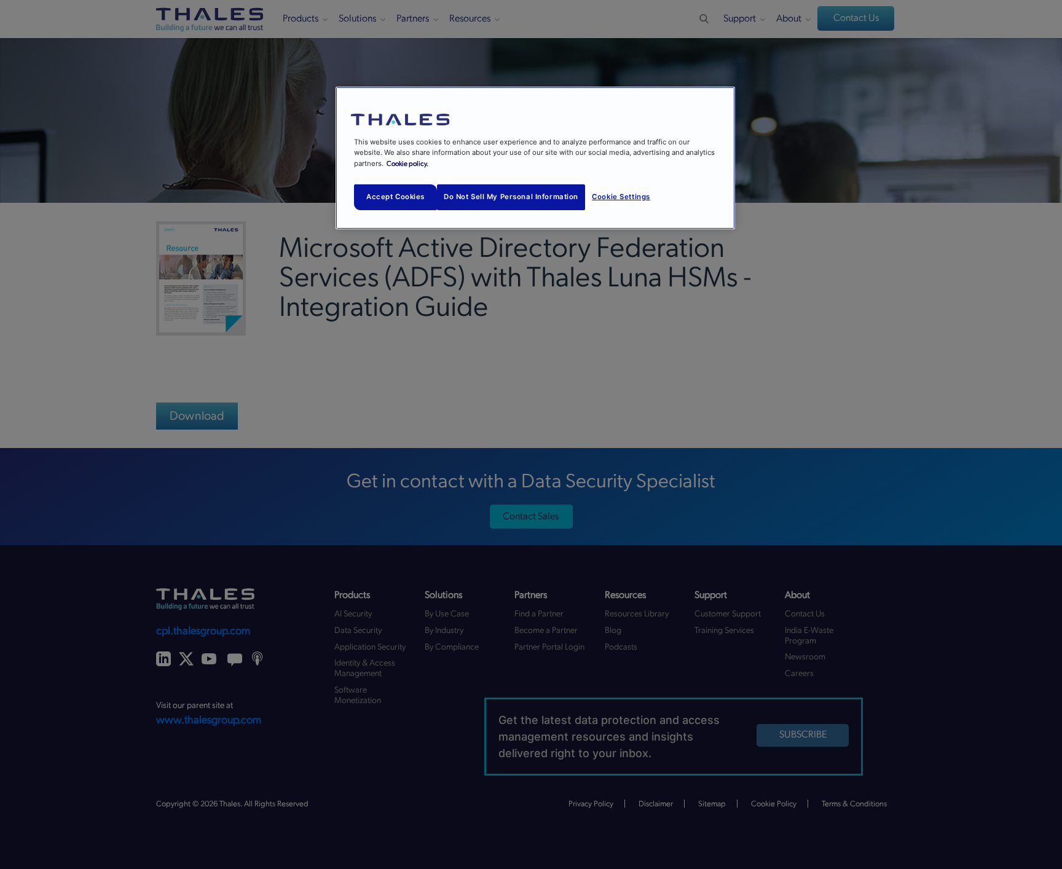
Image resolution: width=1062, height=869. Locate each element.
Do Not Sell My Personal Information (511, 196)
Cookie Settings (621, 196)
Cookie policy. (407, 164)
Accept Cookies (395, 196)
